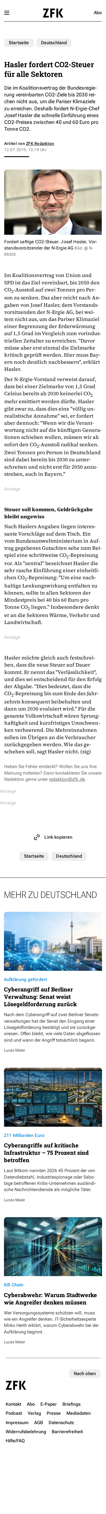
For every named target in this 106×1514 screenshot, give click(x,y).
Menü (6, 13)
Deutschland (54, 42)
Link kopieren (58, 837)
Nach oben (85, 1373)
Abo (98, 12)
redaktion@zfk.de (67, 779)
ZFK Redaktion (40, 143)
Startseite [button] (53, 13)
